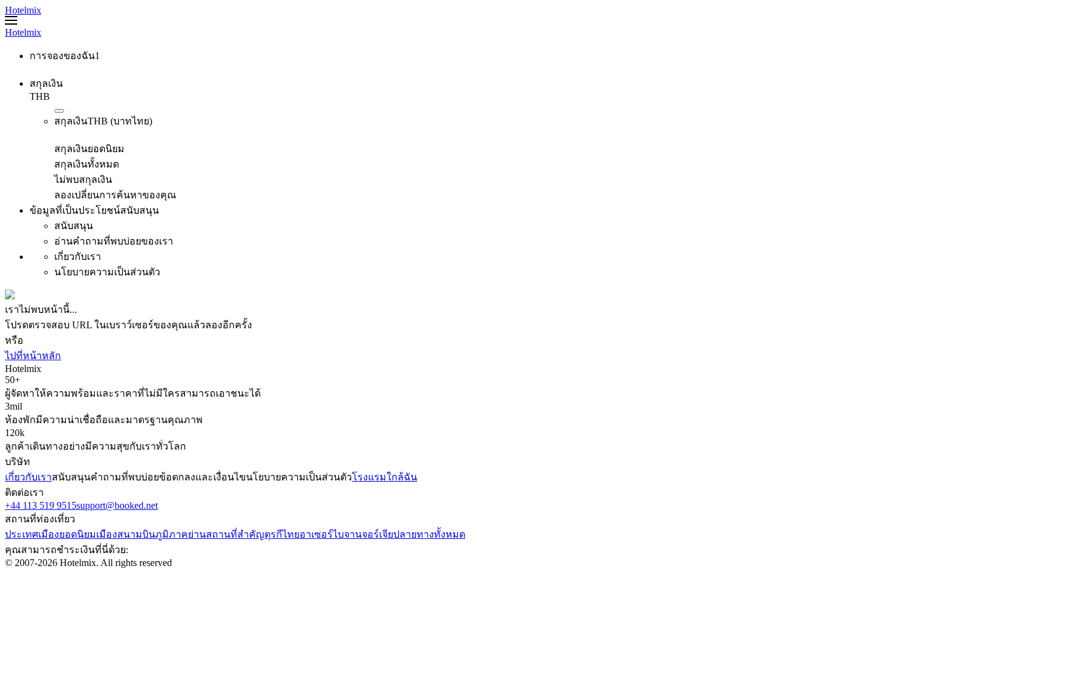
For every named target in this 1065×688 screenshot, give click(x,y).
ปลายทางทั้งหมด (429, 534)
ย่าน (197, 534)
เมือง (106, 534)
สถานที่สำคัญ (235, 534)
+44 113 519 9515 (40, 505)
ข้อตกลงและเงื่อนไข (202, 477)
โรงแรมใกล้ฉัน (384, 477)
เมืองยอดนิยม (67, 534)
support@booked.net (117, 505)
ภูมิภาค (171, 534)
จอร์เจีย (377, 534)
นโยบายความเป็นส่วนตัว (299, 477)
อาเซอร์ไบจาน (331, 534)
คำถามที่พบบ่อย (125, 477)
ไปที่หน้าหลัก (33, 355)
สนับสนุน (71, 477)
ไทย (291, 534)
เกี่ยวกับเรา (28, 477)
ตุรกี (273, 534)
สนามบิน (136, 534)
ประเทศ (21, 534)
